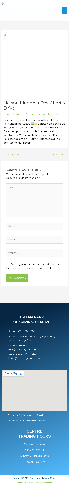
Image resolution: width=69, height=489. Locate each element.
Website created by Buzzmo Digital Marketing (34, 482)
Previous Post (11, 154)
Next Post (60, 154)
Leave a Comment (14, 114)
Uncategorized (36, 114)
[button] (64, 10)
